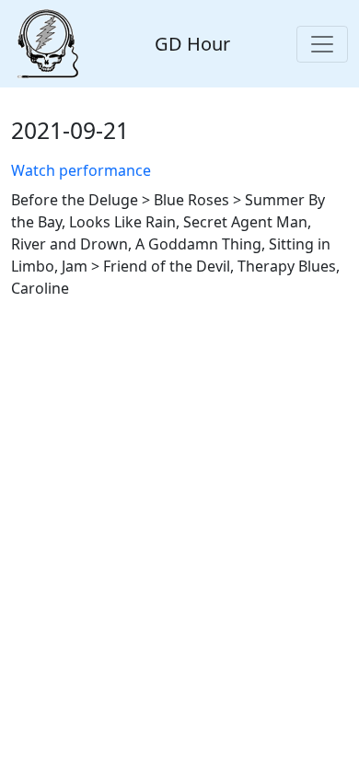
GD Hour (192, 43)
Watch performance (81, 170)
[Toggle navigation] (322, 44)
